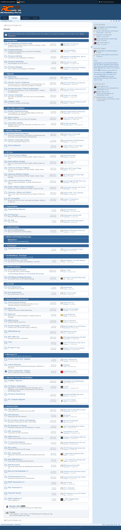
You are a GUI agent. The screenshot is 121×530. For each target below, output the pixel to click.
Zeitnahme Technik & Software (18, 133)
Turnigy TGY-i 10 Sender (70, 95)
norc (116, 70)
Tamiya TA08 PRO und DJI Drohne (73, 118)
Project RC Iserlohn (14, 493)
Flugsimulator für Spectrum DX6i (72, 215)
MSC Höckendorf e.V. (15, 487)
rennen (111, 74)
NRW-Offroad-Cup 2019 (70, 331)
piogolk (99, 91)
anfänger (99, 66)
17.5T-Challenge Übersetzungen (35, 273)
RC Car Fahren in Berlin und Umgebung (21, 420)
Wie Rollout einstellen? (70, 155)
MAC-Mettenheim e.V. (15, 459)
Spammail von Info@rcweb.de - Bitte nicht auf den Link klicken (81, 56)
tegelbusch (66, 78)
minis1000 (66, 304)
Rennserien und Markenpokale (18, 299)
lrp (99, 70)
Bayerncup (11, 314)
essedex (65, 103)
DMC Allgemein (13, 409)
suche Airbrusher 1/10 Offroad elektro (74, 140)
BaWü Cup (11, 308)
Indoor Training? (68, 482)
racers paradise (98, 74)
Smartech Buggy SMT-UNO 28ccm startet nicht (77, 181)
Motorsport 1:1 (12, 354)
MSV (98, 64)
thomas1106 (66, 466)
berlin (105, 66)
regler (104, 74)
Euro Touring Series (14, 292)
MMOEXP (115, 63)
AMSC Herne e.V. (14, 436)
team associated (109, 76)
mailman (65, 250)
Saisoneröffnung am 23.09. (71, 431)
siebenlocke (66, 69)
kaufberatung (116, 67)
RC (102, 64)
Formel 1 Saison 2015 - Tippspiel (19, 371)
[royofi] (95, 87)
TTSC (10, 342)
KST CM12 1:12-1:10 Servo (71, 44)
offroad (109, 72)
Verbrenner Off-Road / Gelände (18, 174)
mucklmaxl (66, 473)
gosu (65, 500)
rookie (114, 74)
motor (113, 70)
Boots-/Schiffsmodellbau (16, 230)
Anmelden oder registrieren (8, 2)
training (111, 78)
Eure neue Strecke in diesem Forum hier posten (77, 89)
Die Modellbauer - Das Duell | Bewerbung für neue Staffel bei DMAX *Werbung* (85, 260)
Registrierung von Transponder (72, 134)
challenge (100, 68)
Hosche (65, 289)
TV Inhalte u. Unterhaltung (17, 386)
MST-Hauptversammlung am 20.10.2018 (75, 337)
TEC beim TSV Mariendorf (71, 420)
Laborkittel (66, 361)
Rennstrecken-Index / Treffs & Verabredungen (23, 88)
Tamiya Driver (67, 51)
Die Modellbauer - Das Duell (16, 255)
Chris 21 (65, 372)
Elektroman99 (67, 84)
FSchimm (66, 478)
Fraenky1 (66, 157)
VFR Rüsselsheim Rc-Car (17, 476)
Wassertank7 (67, 211)
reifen (107, 74)
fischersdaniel (67, 338)
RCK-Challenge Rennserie (17, 270)
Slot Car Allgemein (14, 145)
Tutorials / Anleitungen (15, 95)
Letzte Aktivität (99, 84)
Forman (65, 322)
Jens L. (65, 489)
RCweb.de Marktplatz (15, 67)
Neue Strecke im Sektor (70, 62)
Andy (65, 427)
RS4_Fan (66, 444)
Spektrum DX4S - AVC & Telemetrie (73, 193)
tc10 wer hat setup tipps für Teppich (73, 249)
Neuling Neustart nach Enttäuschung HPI (75, 102)
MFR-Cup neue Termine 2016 (72, 465)
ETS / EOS (10, 284)
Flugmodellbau (12, 206)
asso (102, 66)
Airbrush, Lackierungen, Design (18, 140)
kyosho (96, 70)
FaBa (65, 484)
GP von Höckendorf (69, 488)
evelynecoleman (101, 97)
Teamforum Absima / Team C (17, 248)
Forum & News (12, 40)
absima (112, 64)
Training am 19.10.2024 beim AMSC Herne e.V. (76, 437)
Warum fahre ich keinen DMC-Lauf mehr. (75, 409)
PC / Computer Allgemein (16, 399)
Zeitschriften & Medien (15, 123)
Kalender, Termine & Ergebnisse (19, 82)
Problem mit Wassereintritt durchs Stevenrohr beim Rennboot (80, 230)
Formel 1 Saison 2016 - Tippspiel (19, 359)
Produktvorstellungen (15, 50)
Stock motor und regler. (70, 293)
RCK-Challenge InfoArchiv (17, 273)
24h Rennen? (67, 415)
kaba (65, 495)
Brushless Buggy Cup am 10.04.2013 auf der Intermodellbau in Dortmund (84, 326)
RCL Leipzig (12, 447)
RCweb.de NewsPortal (15, 61)
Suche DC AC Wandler (70, 400)
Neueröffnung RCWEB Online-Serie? (73, 394)
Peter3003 (66, 310)
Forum (14, 18)
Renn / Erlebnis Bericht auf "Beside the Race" (76, 111)
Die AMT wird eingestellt (70, 123)
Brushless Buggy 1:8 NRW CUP (19, 326)
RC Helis (11, 220)
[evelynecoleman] (95, 98)
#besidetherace (98, 63)
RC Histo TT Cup (14, 347)
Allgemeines (12, 77)
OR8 (100, 64)
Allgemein (10, 74)
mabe (65, 422)
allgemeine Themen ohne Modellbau (19, 377)
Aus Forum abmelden (69, 50)
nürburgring (103, 72)
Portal (5, 18)
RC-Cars (10, 152)
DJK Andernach (13, 415)
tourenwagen (105, 78)
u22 (64, 279)
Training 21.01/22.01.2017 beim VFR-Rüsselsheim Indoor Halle (81, 477)
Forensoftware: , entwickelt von (60, 527)
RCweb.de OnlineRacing (16, 394)
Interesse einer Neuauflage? (71, 309)
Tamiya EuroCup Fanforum (17, 302)
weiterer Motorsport (14, 364)
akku (95, 66)
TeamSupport (11, 245)
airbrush (116, 64)
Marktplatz (25, 18)
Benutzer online (15, 506)
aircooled (66, 90)
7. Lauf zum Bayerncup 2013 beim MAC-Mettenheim (78, 460)
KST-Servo (66, 45)
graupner (109, 67)
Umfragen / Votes (14, 101)
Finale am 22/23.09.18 (70, 321)
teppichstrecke (97, 78)
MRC (95, 64)
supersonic (66, 58)
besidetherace (110, 66)
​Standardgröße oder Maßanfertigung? (74, 381)
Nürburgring (67, 365)
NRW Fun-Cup (13, 320)
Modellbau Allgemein (14, 130)
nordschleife (97, 72)
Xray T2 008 (67, 270)
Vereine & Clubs (12, 406)
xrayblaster (66, 63)
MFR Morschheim (14, 465)
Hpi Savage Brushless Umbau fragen (74, 174)
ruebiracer (66, 344)
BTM (111, 63)
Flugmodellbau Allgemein (16, 209)
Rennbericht (107, 64)
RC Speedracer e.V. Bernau (17, 426)
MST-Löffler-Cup (13, 337)
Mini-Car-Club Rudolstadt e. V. (18, 471)
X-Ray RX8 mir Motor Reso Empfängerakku (75, 67)
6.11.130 (66, 386)
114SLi (65, 163)
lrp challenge (103, 70)
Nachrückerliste (68, 287)
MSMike (65, 316)
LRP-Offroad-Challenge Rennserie (19, 277)
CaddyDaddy (67, 216)
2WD (106, 63)
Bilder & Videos (13, 117)
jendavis (65, 200)
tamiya (102, 76)
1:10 (103, 63)
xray (101, 79)
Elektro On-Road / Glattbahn (17, 155)
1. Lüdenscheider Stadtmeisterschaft (74, 453)
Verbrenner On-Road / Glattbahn (19, 168)
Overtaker (66, 147)
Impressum (18, 524)
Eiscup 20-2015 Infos (69, 314)
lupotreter (66, 169)
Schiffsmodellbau (13, 227)
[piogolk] (95, 92)
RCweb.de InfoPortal (15, 56)
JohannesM (66, 232)
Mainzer (65, 135)
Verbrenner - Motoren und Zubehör (19, 192)
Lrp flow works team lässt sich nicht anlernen (76, 187)
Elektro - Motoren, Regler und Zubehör (21, 187)
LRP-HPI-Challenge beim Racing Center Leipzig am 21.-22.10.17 (81, 448)
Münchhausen (67, 222)
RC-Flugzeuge (13, 215)
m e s (65, 333)
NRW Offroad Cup (14, 331)
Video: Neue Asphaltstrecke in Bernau (74, 426)
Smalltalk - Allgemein (15, 380)
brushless (116, 66)
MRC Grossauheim (14, 431)
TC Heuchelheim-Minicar (16, 442)
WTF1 (65, 294)
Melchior (65, 401)
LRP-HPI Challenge (13, 267)
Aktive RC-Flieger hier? (70, 209)
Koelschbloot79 (67, 349)
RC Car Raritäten (14, 198)
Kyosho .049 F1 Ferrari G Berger (72, 168)
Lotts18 (65, 366)
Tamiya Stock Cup (69, 302)
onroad (114, 72)
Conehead (66, 438)
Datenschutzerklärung (7, 524)
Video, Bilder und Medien (15, 108)
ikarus (28, 515)
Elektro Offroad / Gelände (16, 161)
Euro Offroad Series (14, 287)
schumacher (97, 76)
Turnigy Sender (68, 77)
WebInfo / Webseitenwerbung (18, 111)
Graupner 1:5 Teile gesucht (71, 199)
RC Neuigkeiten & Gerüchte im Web (20, 43)
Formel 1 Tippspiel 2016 (70, 359)
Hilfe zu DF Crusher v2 (70, 162)
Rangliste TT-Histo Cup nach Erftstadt (74, 348)
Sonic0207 (66, 142)
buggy (95, 68)
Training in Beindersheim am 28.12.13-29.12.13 (76, 442)
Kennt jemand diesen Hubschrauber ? (74, 220)
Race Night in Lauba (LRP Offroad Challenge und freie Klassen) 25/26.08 (83, 277)
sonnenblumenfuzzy (68, 124)
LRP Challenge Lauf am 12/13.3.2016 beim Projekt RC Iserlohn (81, 493)
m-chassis (109, 70)
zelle (65, 271)
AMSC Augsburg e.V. (15, 498)
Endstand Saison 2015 (70, 371)
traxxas (115, 78)
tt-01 (98, 79)
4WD (109, 63)
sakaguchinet (67, 433)
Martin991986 (67, 188)
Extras (35, 18)
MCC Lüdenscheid (14, 453)
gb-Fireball (66, 416)
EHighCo (66, 455)
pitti (64, 262)
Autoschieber (67, 182)
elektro (104, 67)
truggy (95, 79)
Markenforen (12, 240)
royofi (65, 382)
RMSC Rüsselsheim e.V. (16, 482)
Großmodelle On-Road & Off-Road (19, 180)
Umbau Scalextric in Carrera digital (73, 146)
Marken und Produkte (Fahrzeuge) (19, 237)
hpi (112, 68)
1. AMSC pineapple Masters (71, 499)
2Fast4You (66, 388)
